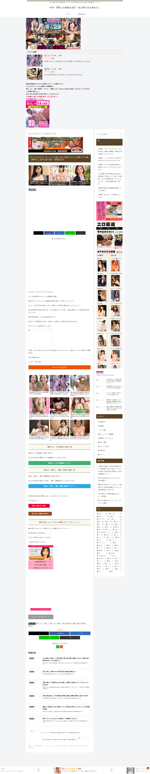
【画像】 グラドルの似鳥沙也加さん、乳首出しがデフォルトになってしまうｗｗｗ (110, 167)
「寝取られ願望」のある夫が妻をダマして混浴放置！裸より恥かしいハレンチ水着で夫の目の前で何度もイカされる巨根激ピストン (110, 470)
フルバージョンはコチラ (59, 367)
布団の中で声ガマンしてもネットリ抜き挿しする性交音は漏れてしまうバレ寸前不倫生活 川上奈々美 (110, 487)
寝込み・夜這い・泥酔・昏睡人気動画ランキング (59, 486)
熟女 (80, 623)
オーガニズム (41, 623)
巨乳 (75, 623)
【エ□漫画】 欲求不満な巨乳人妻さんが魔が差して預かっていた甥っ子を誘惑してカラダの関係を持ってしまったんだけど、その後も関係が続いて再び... (110, 179)
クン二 (47, 623)
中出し (60, 623)
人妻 (65, 623)
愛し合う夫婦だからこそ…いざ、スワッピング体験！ (110, 502)
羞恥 (84, 623)
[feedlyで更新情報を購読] (57, 646)
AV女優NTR (32, 623)
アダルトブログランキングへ (105, 375)
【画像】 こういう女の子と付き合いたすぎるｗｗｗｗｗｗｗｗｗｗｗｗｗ (110, 159)
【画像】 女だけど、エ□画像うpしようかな (109, 196)
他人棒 (70, 623)
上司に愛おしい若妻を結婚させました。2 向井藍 (109, 495)
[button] (39, 770)
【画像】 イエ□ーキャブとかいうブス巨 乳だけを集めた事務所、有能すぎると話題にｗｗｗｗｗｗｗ (110, 151)
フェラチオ (54, 623)
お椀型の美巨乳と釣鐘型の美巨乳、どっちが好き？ (110, 189)
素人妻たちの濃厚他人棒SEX (40, 513)
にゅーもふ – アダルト (104, 143)
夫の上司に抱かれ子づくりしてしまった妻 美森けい (110, 479)
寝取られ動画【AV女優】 (39, 505)
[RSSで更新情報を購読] (61, 646)
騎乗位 (31, 626)
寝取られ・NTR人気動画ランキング (59, 463)
